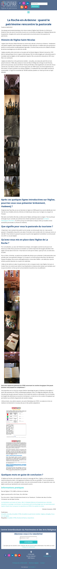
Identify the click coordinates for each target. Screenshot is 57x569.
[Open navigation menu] (28, 12)
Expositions (31, 518)
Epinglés (48, 514)
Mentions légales (34, 563)
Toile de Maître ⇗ (32, 567)
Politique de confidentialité (19, 563)
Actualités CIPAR (16, 514)
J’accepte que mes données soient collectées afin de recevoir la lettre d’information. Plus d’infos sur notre (29, 546)
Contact (42, 563)
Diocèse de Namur (22, 518)
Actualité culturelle (6, 514)
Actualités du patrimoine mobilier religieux (33, 514)
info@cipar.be (47, 556)
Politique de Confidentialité (28, 547)
